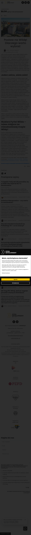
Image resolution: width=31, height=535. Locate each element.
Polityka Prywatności (6, 273)
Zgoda (15, 279)
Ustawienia (15, 283)
